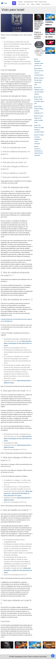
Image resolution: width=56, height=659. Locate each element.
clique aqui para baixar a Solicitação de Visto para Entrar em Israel (18, 343)
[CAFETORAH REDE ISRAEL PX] (4, 3)
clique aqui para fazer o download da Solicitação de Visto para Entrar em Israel (18, 493)
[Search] (14, 3)
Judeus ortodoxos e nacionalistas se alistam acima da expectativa (38, 151)
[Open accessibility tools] (53, 656)
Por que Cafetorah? (45, 4)
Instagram (38, 4)
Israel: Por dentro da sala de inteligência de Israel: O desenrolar (39, 139)
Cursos (28, 4)
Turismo (36, 1)
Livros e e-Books (21, 4)
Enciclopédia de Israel (28, 1)
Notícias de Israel (42, 1)
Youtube (32, 4)
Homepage (20, 1)
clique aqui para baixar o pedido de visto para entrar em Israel (18, 570)
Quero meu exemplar (39, 44)
